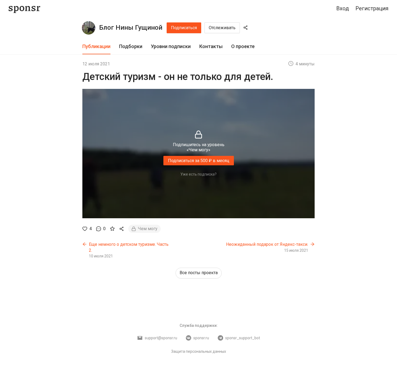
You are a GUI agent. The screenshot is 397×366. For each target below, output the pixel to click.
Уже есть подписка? (198, 174)
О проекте (243, 46)
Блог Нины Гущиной (130, 27)
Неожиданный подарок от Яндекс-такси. (267, 244)
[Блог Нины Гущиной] (88, 28)
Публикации (96, 46)
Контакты (211, 46)
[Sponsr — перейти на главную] (24, 8)
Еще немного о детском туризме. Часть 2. (129, 247)
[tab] (96, 46)
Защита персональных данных (198, 351)
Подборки (130, 46)
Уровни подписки (171, 46)
